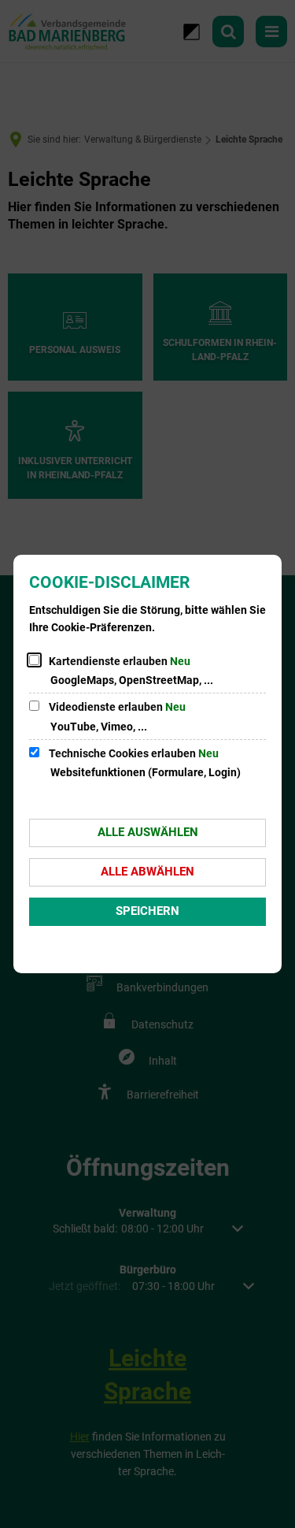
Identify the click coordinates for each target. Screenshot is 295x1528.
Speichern (147, 911)
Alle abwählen (147, 871)
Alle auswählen (148, 832)
